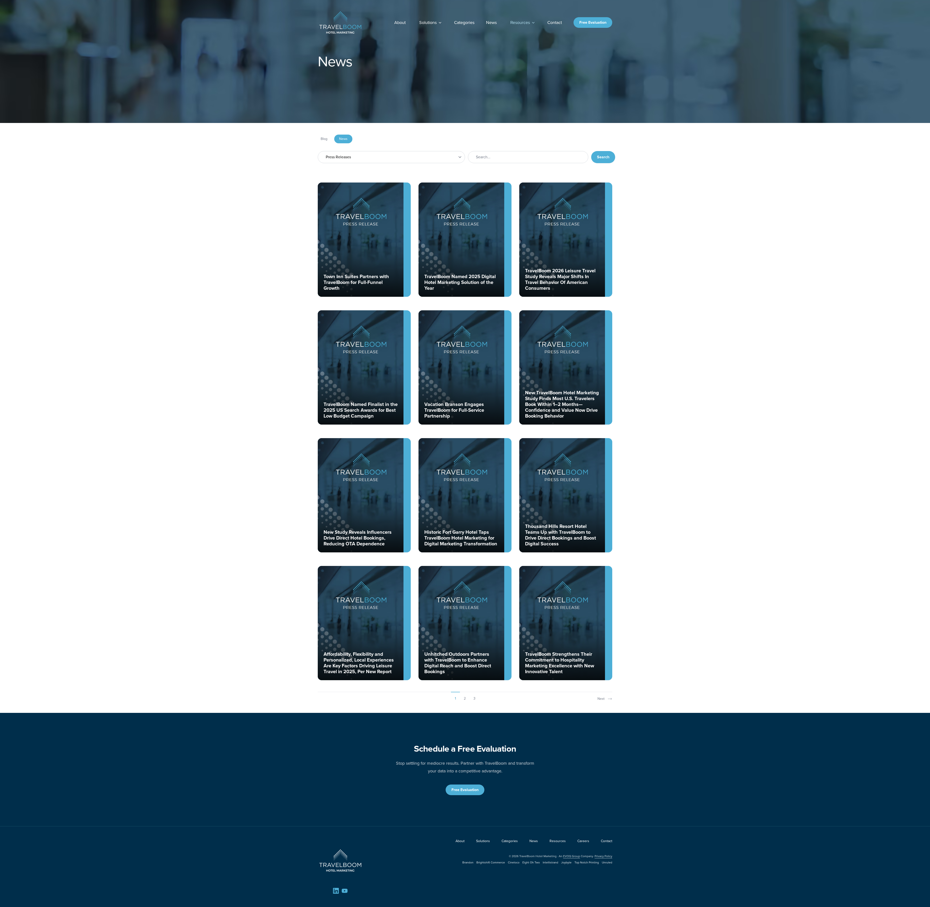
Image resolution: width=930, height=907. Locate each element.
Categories (464, 22)
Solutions (428, 22)
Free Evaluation (592, 22)
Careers (583, 841)
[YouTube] (345, 891)
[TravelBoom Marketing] (340, 860)
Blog (324, 138)
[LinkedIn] (336, 891)
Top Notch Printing (586, 862)
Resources (520, 22)
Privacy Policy (603, 856)
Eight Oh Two (531, 862)
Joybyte (566, 862)
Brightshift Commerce (490, 862)
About (400, 22)
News (491, 22)
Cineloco (513, 862)
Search (603, 157)
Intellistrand (550, 862)
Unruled (607, 862)
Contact (554, 22)
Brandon (467, 862)
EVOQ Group (571, 856)
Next (600, 698)
